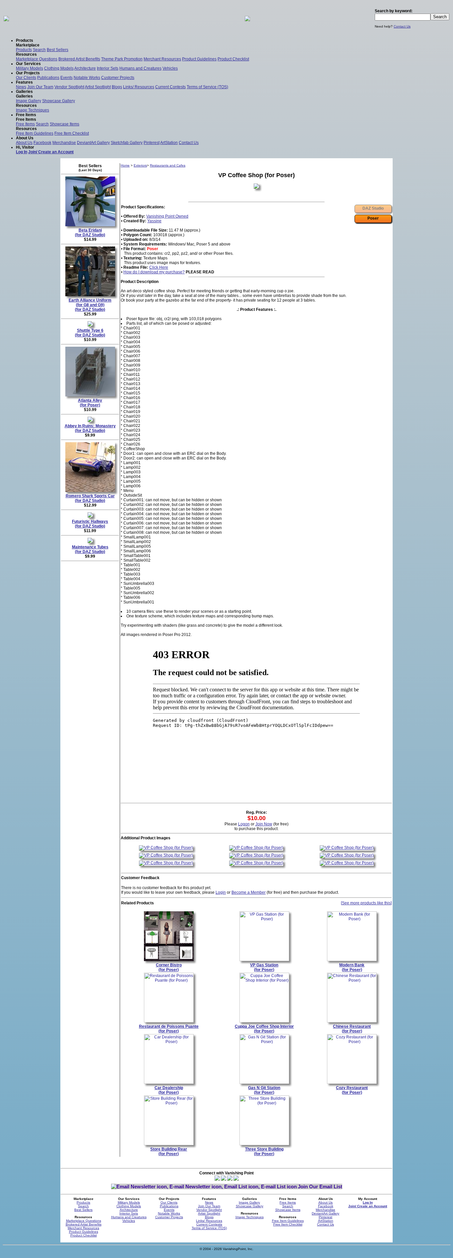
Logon (244, 824)
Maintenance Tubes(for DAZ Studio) (90, 549)
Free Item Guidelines (34, 133)
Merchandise (64, 142)
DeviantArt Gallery (93, 142)
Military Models (29, 68)
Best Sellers (57, 49)
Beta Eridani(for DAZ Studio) (90, 232)
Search (39, 49)
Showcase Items (64, 124)
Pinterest (152, 142)
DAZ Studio (373, 208)
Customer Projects (117, 77)
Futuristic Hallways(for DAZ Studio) (90, 523)
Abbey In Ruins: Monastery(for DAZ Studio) (90, 428)
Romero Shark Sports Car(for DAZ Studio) (90, 498)
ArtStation (169, 142)
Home (125, 165)
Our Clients (26, 77)
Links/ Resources (138, 87)
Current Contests (170, 87)
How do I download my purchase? (154, 272)
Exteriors (140, 165)
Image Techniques (32, 110)
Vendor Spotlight (69, 87)
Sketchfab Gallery (127, 142)
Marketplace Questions (36, 59)
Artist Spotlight (98, 87)
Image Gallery (28, 101)
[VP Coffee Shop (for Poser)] (166, 847)
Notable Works (87, 77)
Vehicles (170, 68)
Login (221, 892)
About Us (24, 142)
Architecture (85, 68)
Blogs (117, 87)
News (21, 87)
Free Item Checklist (71, 133)
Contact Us (402, 26)
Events (66, 77)
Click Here (158, 267)
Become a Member (248, 892)
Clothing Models (59, 68)
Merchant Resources (162, 59)
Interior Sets (107, 68)
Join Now (263, 824)
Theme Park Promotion (122, 59)
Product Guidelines (199, 59)
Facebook (42, 142)
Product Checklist (233, 59)
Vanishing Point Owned (167, 216)
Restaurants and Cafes (167, 165)
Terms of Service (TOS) (207, 87)
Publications (48, 77)
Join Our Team (40, 87)
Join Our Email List (320, 1186)
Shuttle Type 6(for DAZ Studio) (90, 332)
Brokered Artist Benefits (79, 59)
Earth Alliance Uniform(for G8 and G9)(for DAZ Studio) (90, 305)
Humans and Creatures (140, 68)
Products (24, 49)
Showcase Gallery (58, 101)
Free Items (25, 124)
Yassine (154, 221)
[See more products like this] (366, 903)
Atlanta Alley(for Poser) (90, 402)
